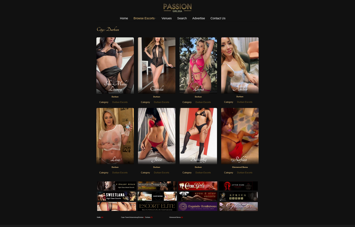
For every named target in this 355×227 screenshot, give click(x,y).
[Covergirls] (197, 183)
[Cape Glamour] (238, 203)
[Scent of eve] (116, 203)
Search (182, 18)
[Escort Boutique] (157, 193)
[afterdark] (238, 183)
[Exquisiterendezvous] (197, 203)
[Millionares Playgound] (157, 183)
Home (124, 18)
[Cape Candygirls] (238, 193)
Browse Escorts (144, 18)
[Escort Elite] (157, 203)
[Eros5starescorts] (197, 193)
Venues (167, 18)
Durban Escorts (120, 102)
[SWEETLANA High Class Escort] (116, 193)
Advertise (198, 18)
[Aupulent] (116, 183)
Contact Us (218, 18)
